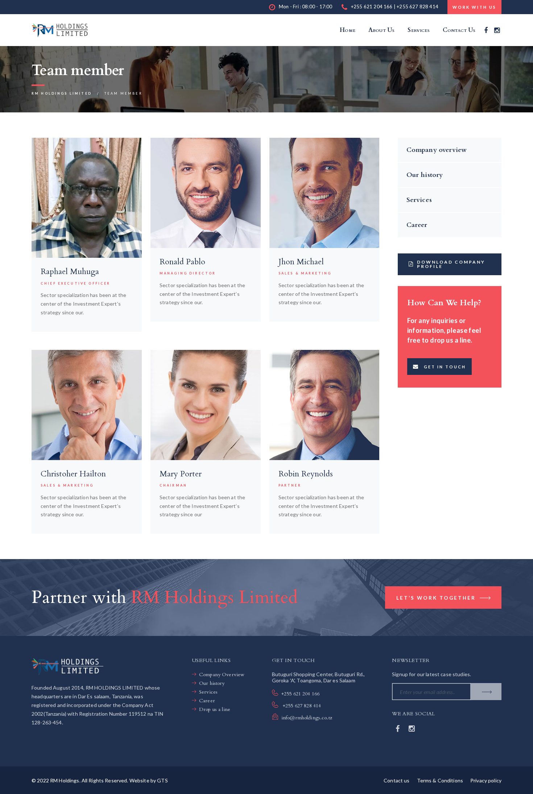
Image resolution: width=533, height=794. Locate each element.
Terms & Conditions (440, 780)
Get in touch (445, 366)
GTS (162, 780)
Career (416, 224)
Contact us (396, 780)
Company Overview (221, 674)
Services (419, 199)
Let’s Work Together (437, 598)
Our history (424, 174)
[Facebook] (485, 30)
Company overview (436, 149)
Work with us (474, 7)
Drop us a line (214, 709)
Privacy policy (485, 780)
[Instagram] (496, 30)
